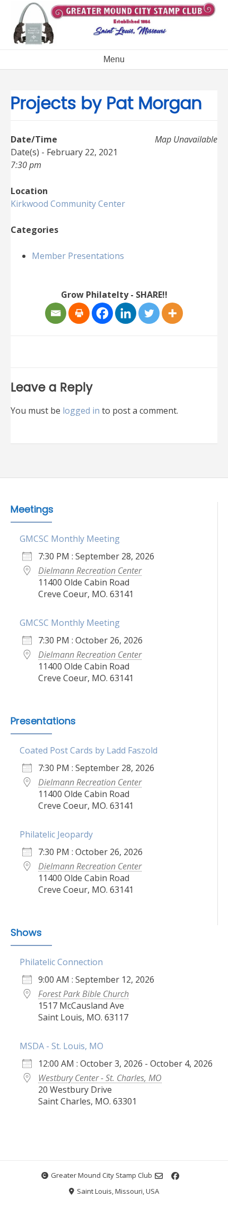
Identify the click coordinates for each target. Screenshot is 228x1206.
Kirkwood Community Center (68, 204)
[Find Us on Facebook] (175, 1176)
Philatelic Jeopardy (56, 834)
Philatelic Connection (61, 962)
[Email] (55, 313)
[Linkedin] (125, 313)
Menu (114, 59)
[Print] (79, 313)
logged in (81, 410)
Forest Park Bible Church (83, 994)
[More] (172, 313)
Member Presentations (78, 256)
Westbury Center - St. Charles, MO (100, 1078)
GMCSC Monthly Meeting (70, 539)
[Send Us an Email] (159, 1176)
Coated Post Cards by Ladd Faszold (88, 750)
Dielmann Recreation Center (90, 570)
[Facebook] (102, 313)
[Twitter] (149, 313)
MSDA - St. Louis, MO (61, 1046)
